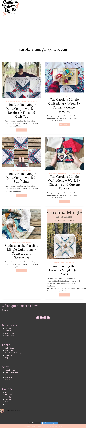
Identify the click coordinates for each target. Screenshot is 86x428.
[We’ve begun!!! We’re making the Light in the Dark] (33, 417)
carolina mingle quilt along (16, 101)
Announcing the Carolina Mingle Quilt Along (64, 270)
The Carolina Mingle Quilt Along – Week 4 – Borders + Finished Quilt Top (21, 110)
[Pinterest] (44, 317)
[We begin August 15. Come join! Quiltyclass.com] (52, 417)
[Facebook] (37, 317)
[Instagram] (41, 317)
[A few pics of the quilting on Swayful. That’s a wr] (71, 417)
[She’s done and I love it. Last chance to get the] (5, 417)
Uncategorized (32, 101)
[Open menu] (82, 7)
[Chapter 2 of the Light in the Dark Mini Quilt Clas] (14, 417)
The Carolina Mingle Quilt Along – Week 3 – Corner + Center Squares (64, 105)
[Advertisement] (43, 28)
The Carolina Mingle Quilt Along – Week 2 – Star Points (21, 178)
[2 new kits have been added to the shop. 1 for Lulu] (43, 417)
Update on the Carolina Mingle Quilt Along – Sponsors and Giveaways (21, 251)
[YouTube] (48, 317)
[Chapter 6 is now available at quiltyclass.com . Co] (81, 417)
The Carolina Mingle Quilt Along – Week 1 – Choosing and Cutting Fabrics (64, 182)
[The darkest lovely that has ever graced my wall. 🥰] (24, 417)
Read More (22, 130)
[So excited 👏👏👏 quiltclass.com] (62, 417)
